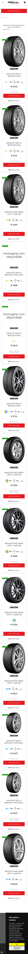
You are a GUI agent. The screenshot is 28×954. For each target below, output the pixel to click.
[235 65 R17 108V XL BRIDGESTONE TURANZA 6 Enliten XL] (14, 51)
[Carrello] (24, 2)
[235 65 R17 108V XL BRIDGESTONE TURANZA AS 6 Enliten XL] (14, 381)
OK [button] (17, 944)
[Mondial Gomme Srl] (13, 2)
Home (2, 17)
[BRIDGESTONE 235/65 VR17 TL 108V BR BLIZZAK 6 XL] (14, 658)
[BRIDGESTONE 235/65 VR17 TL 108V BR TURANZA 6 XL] (14, 189)
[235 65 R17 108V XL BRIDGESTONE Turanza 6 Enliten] (14, 315)
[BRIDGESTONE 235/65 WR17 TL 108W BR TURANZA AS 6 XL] (14, 590)
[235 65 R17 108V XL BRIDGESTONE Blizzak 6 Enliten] (13, 722)
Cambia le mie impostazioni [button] (16, 948)
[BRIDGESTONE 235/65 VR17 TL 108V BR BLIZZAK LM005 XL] (14, 848)
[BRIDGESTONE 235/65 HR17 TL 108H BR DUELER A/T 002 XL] (14, 450)
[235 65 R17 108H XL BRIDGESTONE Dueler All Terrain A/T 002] (14, 254)
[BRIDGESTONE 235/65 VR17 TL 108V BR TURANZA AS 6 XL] (14, 521)
